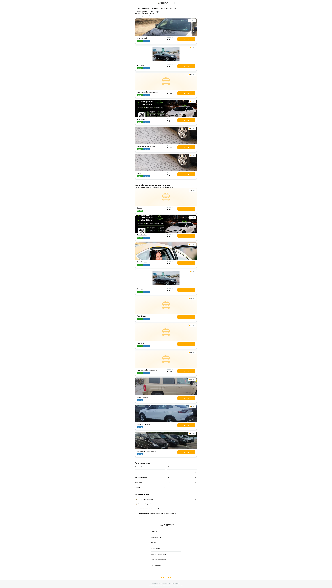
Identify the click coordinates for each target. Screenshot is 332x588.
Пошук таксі (145, 8)
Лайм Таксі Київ (142, 119)
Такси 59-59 (140, 343)
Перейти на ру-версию (166, 577)
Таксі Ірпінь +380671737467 (146, 146)
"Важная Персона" (143, 397)
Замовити (186, 39)
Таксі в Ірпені (154, 8)
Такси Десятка (141, 316)
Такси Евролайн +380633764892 (147, 92)
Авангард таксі (142, 38)
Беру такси (140, 65)
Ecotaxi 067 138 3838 (144, 424)
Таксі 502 (140, 173)
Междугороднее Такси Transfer (147, 451)
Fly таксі (139, 208)
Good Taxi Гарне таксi (144, 262)
